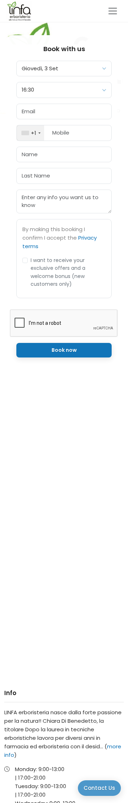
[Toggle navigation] (112, 11)
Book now (64, 350)
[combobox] (30, 133)
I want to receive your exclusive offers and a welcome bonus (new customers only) (58, 272)
